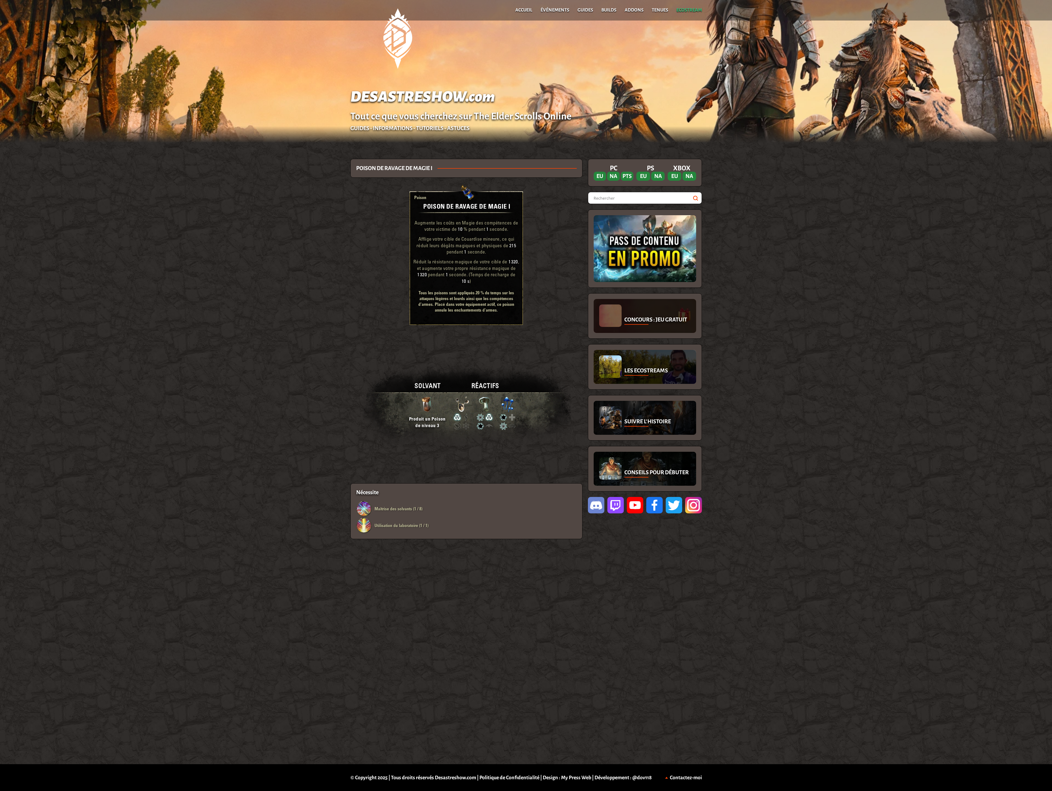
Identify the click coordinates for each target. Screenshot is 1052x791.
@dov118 (642, 777)
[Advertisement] (175, 395)
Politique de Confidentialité (509, 777)
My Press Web (576, 777)
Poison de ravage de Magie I (466, 206)
